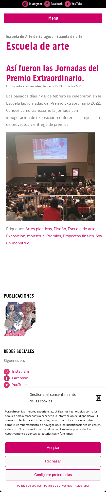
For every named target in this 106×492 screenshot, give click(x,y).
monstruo (36, 236)
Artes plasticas (38, 228)
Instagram (35, 4)
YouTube (76, 4)
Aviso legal (82, 486)
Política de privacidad (58, 486)
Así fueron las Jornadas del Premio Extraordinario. (52, 73)
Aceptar (53, 447)
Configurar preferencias (53, 475)
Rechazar (53, 461)
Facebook (56, 4)
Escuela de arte (81, 228)
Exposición (15, 236)
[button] (98, 398)
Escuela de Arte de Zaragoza (29, 36)
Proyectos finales (78, 236)
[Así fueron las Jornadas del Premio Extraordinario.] (54, 220)
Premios (53, 236)
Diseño (60, 228)
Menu (53, 18)
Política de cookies (29, 486)
